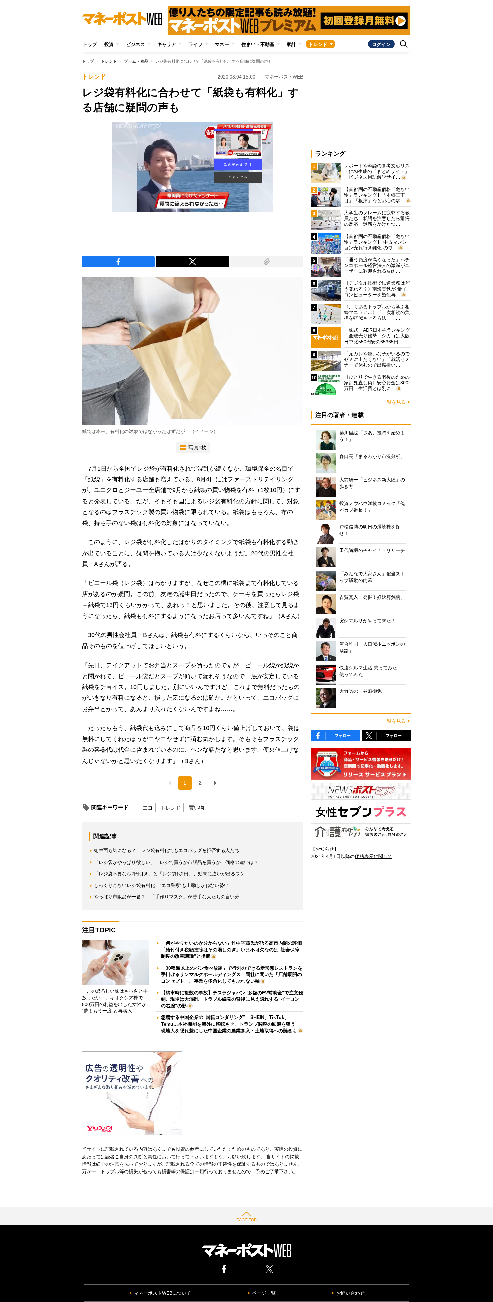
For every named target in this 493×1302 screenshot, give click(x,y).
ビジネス (135, 44)
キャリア (166, 44)
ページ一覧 (264, 1293)
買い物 (196, 808)
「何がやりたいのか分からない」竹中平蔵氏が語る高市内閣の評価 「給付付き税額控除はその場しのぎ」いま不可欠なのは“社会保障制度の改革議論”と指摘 (234, 949)
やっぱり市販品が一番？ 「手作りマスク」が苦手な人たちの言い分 (166, 896)
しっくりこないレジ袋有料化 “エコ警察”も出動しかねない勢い (161, 885)
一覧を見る (394, 402)
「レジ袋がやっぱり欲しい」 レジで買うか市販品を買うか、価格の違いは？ (176, 862)
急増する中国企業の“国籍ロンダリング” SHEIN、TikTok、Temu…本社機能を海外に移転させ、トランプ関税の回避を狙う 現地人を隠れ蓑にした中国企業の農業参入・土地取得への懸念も (230, 1023)
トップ (90, 44)
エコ (148, 808)
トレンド (318, 44)
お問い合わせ (350, 1293)
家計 (291, 44)
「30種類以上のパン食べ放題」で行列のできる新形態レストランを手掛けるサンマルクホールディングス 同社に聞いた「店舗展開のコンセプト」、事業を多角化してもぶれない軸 (232, 974)
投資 (109, 44)
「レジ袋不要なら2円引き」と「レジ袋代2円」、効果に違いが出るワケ (169, 873)
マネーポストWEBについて (162, 1293)
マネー (222, 44)
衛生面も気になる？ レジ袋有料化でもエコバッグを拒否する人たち (166, 850)
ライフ (195, 44)
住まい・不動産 (257, 44)
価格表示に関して (373, 856)
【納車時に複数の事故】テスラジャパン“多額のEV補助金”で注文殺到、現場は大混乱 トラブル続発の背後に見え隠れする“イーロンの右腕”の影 (232, 999)
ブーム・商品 (136, 61)
